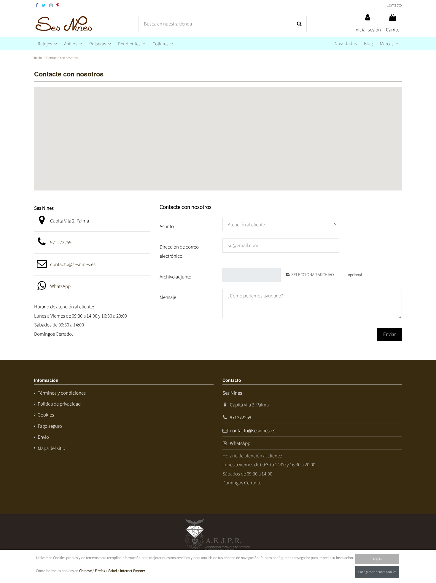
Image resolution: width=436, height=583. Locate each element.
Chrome (85, 570)
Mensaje (168, 297)
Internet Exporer (132, 570)
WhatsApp (60, 286)
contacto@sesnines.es (73, 264)
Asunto (167, 226)
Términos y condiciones (62, 393)
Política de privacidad (59, 404)
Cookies (46, 414)
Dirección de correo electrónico (179, 251)
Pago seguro (50, 426)
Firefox (100, 570)
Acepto (377, 559)
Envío (43, 437)
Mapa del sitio (51, 448)
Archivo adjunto (175, 276)
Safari (112, 570)
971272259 (60, 242)
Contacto (394, 5)
